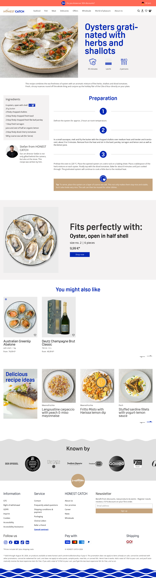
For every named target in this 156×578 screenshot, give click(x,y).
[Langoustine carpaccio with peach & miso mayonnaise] (59, 386)
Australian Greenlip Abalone (17, 343)
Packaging (38, 516)
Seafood (36, 11)
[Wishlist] (146, 11)
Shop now (79, 254)
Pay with (71, 536)
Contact (37, 500)
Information (11, 494)
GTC (5, 500)
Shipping (132, 536)
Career (68, 509)
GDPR (5, 509)
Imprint (6, 513)
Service (39, 494)
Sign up (124, 511)
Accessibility (8, 522)
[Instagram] (5, 542)
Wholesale (86, 11)
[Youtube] (16, 542)
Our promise (70, 505)
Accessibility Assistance (13, 526)
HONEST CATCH (76, 494)
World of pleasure (103, 11)
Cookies (6, 518)
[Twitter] (22, 542)
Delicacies (64, 11)
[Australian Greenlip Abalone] (20, 317)
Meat (54, 11)
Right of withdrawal (11, 505)
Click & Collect (40, 521)
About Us (119, 11)
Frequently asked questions (46, 505)
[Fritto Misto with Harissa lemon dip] (97, 386)
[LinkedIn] (27, 542)
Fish (46, 11)
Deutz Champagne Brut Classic (58, 343)
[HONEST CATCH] (13, 10)
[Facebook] (10, 542)
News (67, 513)
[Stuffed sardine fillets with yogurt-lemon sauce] (136, 386)
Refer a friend (40, 525)
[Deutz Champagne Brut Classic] (59, 317)
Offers (75, 11)
